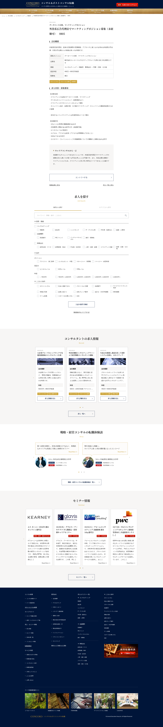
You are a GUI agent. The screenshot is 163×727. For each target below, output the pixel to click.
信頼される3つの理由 (32, 654)
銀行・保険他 (81, 637)
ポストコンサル (54, 81)
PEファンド (81, 631)
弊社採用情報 (56, 628)
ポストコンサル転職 (31, 607)
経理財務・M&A (82, 650)
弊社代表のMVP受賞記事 (59, 620)
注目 (105, 638)
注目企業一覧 (30, 637)
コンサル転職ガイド (32, 598)
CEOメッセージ (57, 607)
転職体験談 (28, 646)
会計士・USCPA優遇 (109, 624)
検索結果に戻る (54, 185)
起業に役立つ (107, 618)
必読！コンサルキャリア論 (33, 620)
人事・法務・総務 (82, 657)
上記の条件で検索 (81, 304)
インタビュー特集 (31, 641)
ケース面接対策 (31, 603)
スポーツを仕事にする (109, 634)
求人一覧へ (81, 414)
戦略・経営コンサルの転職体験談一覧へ (81, 482)
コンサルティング (85, 597)
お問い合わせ (30, 680)
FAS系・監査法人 (82, 614)
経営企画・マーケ (82, 647)
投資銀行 (80, 627)
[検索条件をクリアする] (81, 312)
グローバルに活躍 (65, 81)
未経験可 (74, 81)
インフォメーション (58, 632)
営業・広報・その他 (83, 664)
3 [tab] (84, 472)
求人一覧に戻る (108, 185)
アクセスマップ (57, 603)
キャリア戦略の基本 (32, 616)
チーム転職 (107, 631)
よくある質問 (30, 676)
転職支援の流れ (31, 659)
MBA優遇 (106, 628)
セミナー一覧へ (81, 577)
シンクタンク (81, 608)
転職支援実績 (30, 667)
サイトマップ (56, 641)
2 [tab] (82, 407)
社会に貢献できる (52, 393)
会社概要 (55, 598)
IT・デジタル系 (81, 611)
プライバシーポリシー (58, 637)
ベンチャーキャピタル (83, 634)
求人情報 (29, 628)
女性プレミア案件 (108, 621)
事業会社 (82, 643)
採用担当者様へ (57, 624)
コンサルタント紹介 (32, 663)
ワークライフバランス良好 (111, 611)
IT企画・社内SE (82, 654)
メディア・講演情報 (58, 611)
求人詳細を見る (50, 398)
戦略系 (79, 601)
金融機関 (82, 624)
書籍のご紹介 (56, 615)
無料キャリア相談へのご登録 (58, 645)
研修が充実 (115, 393)
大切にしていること (32, 671)
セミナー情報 (30, 633)
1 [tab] (80, 407)
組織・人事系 (81, 618)
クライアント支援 (82, 660)
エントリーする (81, 177)
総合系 (79, 604)
